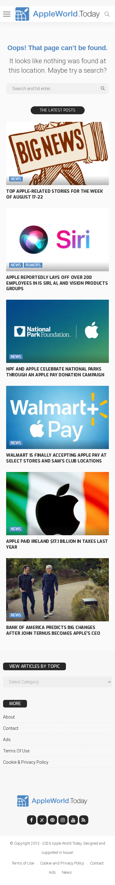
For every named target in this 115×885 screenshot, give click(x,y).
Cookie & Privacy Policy (25, 762)
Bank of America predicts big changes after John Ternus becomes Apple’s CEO (53, 630)
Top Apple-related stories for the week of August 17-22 (54, 194)
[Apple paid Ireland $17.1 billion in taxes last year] (57, 503)
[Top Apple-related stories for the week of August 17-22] (57, 153)
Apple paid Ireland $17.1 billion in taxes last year (57, 544)
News (16, 179)
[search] (107, 14)
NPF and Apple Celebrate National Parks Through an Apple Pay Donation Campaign (55, 372)
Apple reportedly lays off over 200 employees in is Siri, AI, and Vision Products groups (57, 283)
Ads (7, 739)
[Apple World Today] (57, 13)
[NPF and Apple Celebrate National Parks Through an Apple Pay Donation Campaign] (57, 331)
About (9, 717)
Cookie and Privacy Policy (62, 863)
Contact (10, 728)
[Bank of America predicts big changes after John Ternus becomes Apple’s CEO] (57, 589)
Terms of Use (16, 750)
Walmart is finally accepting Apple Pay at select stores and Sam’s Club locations (56, 458)
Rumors (33, 265)
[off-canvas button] (6, 14)
